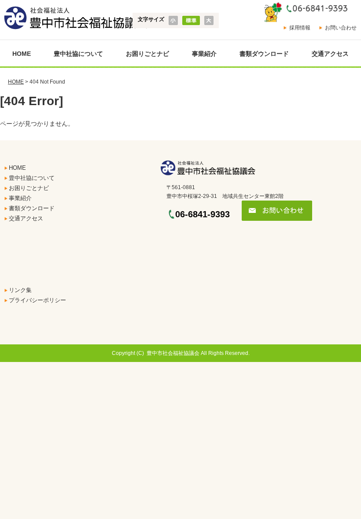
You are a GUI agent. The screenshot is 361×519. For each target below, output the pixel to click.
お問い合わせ (341, 28)
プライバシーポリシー (37, 300)
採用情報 (299, 28)
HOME (21, 53)
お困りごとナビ (147, 53)
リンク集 (20, 290)
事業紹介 (204, 53)
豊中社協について (78, 53)
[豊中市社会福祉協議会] (74, 18)
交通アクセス (330, 53)
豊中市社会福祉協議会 (173, 353)
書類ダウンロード (264, 53)
